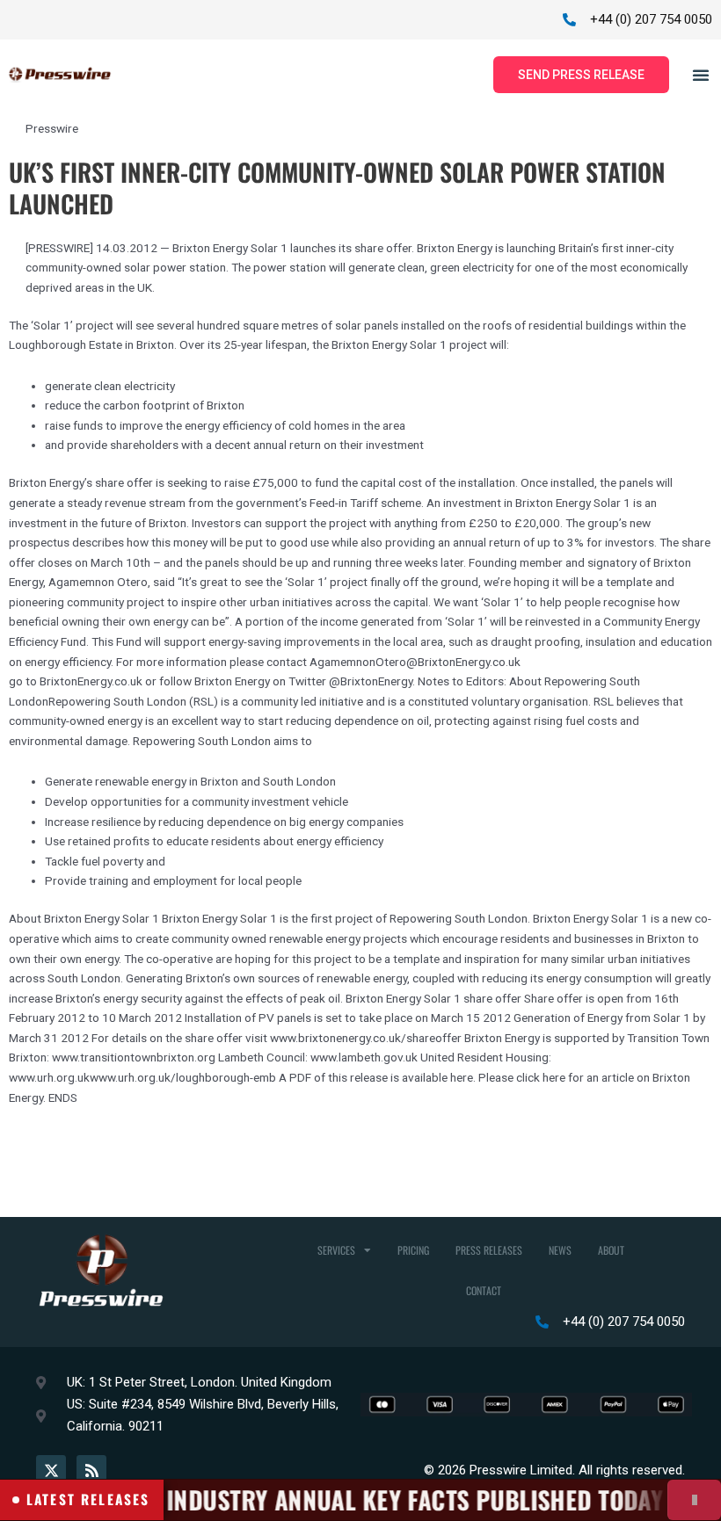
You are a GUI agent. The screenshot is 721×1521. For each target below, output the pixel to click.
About (611, 1249)
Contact (483, 1290)
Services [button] (336, 1249)
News (560, 1249)
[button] (701, 75)
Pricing (413, 1249)
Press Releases (488, 1249)
